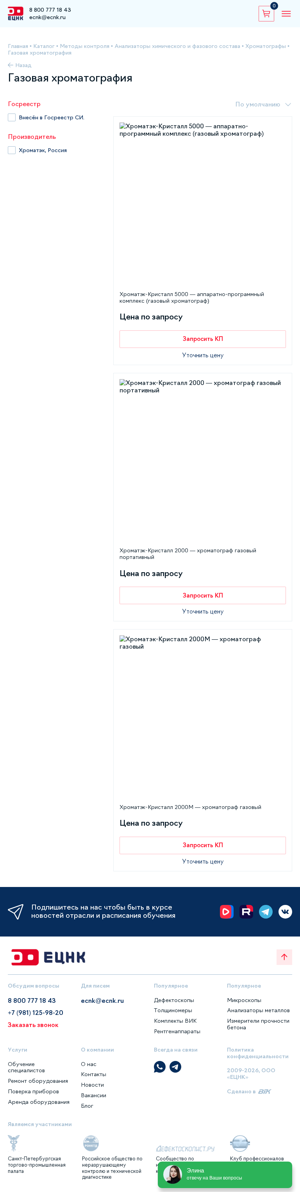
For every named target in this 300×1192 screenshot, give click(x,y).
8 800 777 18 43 (50, 9)
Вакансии (93, 1095)
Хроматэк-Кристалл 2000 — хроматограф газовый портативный (188, 554)
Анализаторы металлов (258, 1010)
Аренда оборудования (39, 1102)
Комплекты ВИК (175, 1020)
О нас (88, 1064)
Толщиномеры (173, 1010)
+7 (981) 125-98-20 (35, 1012)
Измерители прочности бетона (258, 1024)
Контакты (93, 1074)
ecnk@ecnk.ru (47, 17)
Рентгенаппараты (177, 1031)
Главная (18, 46)
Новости (92, 1084)
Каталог (44, 46)
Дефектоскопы (174, 1000)
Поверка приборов (33, 1091)
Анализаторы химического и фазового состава (177, 46)
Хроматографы (265, 46)
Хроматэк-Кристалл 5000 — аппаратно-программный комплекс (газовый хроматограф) (192, 297)
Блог (87, 1106)
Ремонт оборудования (38, 1081)
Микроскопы (244, 1000)
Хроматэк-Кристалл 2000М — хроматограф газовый (190, 807)
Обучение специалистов (26, 1067)
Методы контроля (84, 46)
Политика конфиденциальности (258, 1053)
